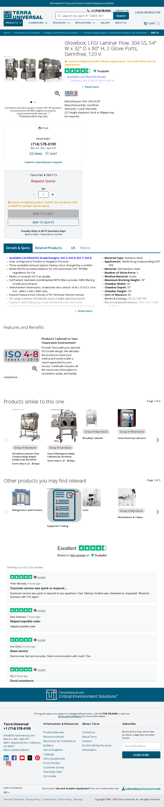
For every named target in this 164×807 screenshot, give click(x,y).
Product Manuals (53, 732)
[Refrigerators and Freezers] (29, 497)
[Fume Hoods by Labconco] (135, 418)
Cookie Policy (49, 799)
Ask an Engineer (53, 750)
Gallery (105, 22)
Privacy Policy (33, 799)
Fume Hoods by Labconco (132, 438)
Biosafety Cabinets (93, 438)
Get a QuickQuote (54, 758)
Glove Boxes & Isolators (27, 32)
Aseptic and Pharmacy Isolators (61, 32)
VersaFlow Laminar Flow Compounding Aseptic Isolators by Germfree (25, 456)
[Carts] (100, 497)
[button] (59, 95)
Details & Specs (18, 248)
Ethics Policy (65, 799)
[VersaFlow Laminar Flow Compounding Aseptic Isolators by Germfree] (29, 426)
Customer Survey (53, 767)
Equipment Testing (57, 525)
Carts (85, 509)
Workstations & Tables (130, 517)
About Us (121, 22)
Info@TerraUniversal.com (19, 735)
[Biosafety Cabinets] (100, 418)
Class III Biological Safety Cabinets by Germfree (61, 455)
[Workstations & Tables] (135, 497)
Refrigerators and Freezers (27, 509)
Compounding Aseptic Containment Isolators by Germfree (115, 32)
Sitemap (78, 799)
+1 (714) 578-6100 (17, 728)
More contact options (16, 750)
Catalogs (48, 754)
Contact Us (88, 732)
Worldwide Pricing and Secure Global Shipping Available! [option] (82, 3)
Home (7, 32)
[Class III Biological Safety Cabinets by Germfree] (64, 426)
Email (38, 154)
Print (45, 128)
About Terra (89, 736)
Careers (87, 741)
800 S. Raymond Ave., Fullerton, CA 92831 (22, 744)
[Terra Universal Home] (23, 15)
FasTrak (58, 234)
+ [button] (53, 194)
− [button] (34, 194)
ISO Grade (49, 776)
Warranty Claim (52, 771)
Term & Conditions (14, 799)
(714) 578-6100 (43, 144)
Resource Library (53, 736)
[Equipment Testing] (64, 505)
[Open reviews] (95, 71)
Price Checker (51, 763)
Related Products (48, 248)
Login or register (147, 12)
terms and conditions (70, 716)
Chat (53, 154)
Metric (85, 248)
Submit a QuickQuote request (43, 162)
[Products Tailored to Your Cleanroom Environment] (22, 356)
